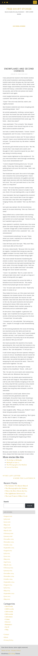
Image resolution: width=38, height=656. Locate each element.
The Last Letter (12, 476)
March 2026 (8, 530)
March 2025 (7, 565)
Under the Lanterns (23, 478)
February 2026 (8, 533)
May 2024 (7, 590)
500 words (9, 614)
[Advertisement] (19, 48)
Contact (6, 634)
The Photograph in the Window (16, 465)
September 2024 (9, 582)
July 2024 (7, 588)
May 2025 (7, 559)
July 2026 (7, 519)
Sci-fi (7, 627)
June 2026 (7, 522)
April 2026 (7, 528)
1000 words (16, 26)
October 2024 (8, 579)
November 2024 (9, 576)
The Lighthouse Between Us (15, 493)
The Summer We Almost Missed (16, 486)
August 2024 (8, 585)
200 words (9, 611)
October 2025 (8, 545)
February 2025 (8, 568)
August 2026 (8, 516)
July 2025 (7, 553)
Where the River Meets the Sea (16, 491)
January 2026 (8, 536)
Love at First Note (12, 467)
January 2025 (8, 570)
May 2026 (7, 525)
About (6, 637)
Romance (22, 26)
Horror (8, 622)
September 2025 (9, 548)
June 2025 (7, 556)
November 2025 (9, 542)
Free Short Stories (19, 9)
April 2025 (7, 562)
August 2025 (8, 550)
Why (6, 630)
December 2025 (9, 539)
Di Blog (12, 653)
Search (6, 502)
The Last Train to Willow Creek (16, 496)
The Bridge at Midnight (14, 460)
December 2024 (9, 573)
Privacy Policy (8, 640)
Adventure (9, 617)
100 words (9, 606)
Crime (7, 619)
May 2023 (7, 599)
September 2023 (9, 593)
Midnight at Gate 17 (12, 462)
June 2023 (7, 596)
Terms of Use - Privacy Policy (11, 650)
